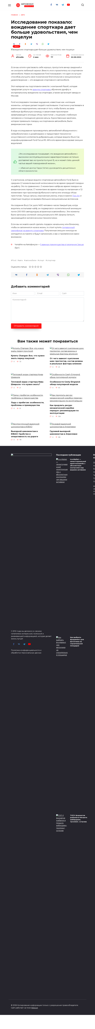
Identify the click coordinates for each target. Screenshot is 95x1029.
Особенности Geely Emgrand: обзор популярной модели (65, 383)
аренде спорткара (42, 89)
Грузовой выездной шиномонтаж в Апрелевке (63, 432)
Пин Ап (76, 196)
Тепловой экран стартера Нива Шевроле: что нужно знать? (27, 383)
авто (21, 260)
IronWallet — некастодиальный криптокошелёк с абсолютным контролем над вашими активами (78, 464)
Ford (14, 260)
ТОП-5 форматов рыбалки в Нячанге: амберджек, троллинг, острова (78, 818)
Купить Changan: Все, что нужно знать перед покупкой (27, 357)
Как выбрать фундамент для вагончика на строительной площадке (77, 641)
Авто (17, 46)
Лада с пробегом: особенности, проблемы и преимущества (27, 403)
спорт (41, 260)
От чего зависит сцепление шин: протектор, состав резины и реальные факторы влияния (66, 361)
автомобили (30, 260)
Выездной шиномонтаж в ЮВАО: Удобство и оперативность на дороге (24, 434)
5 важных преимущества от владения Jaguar (62, 244)
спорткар (51, 260)
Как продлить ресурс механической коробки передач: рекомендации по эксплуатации (64, 409)
